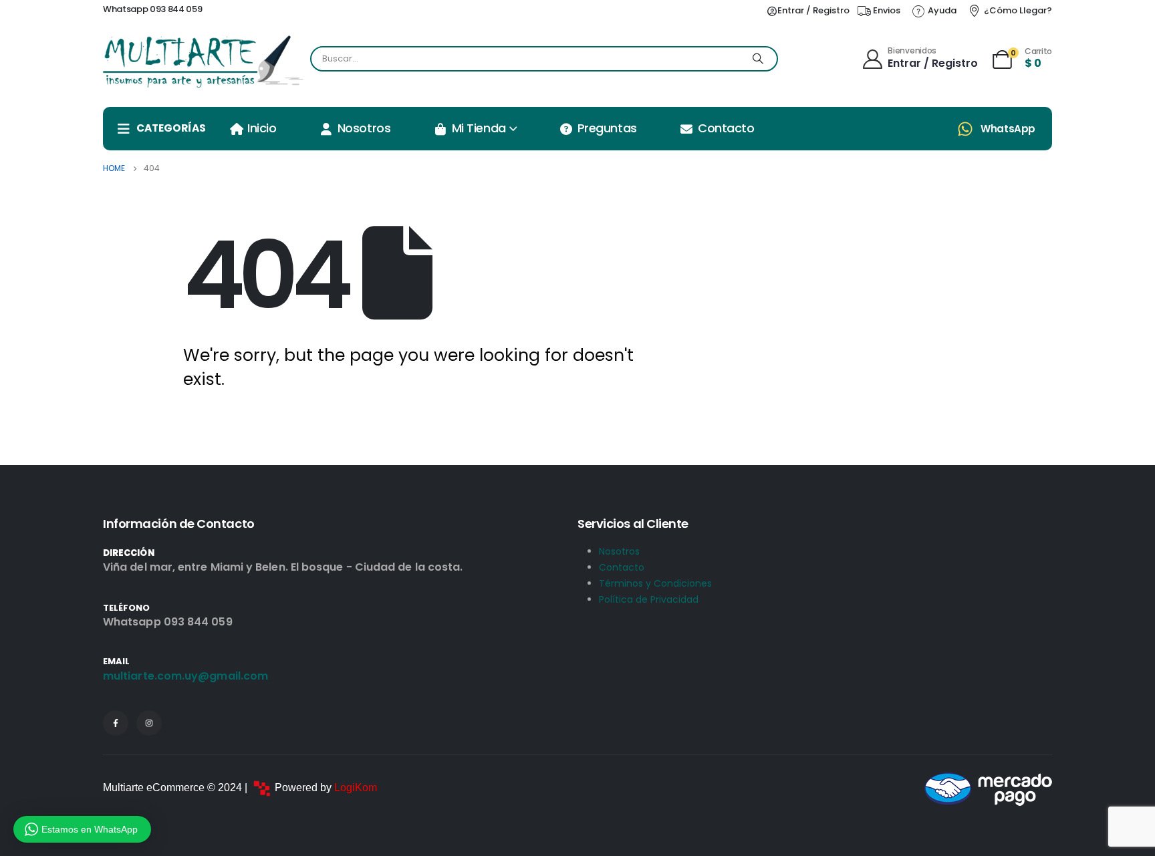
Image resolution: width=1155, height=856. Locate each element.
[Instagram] (149, 723)
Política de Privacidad (648, 599)
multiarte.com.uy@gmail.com (185, 676)
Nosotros (364, 128)
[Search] (758, 58)
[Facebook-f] (115, 723)
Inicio (261, 128)
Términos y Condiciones (655, 583)
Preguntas (607, 128)
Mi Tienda (479, 128)
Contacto (726, 128)
